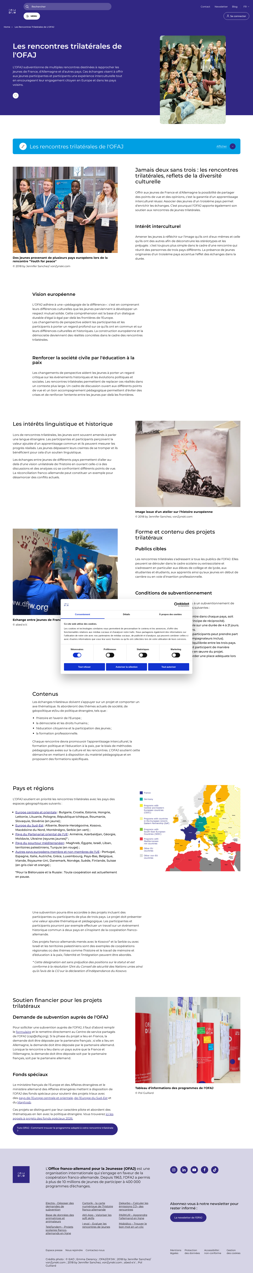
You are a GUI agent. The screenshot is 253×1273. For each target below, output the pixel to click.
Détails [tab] (126, 614)
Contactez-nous (95, 1250)
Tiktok (214, 1169)
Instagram (173, 1169)
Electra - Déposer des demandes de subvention (60, 1206)
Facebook (204, 1169)
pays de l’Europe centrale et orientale (46, 1098)
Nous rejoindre (74, 1250)
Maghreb (24, 1102)
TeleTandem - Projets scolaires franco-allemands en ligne (59, 1230)
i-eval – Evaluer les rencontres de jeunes (96, 1225)
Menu (34, 16)
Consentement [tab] (82, 614)
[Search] (27, 6)
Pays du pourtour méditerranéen (39, 843)
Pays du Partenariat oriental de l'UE (41, 834)
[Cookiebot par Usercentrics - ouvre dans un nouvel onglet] (176, 604)
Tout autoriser (168, 667)
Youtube (194, 1169)
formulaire (23, 1032)
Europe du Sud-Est (29, 825)
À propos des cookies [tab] (170, 614)
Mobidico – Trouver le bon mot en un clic (133, 1225)
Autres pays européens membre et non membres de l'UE (57, 852)
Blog (234, 6)
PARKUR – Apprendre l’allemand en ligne (133, 1216)
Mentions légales (175, 1252)
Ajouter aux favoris (16, 95)
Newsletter (221, 6)
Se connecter (238, 16)
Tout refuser (84, 667)
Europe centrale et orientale (36, 812)
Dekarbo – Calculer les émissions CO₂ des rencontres (133, 1206)
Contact (205, 6)
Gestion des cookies (233, 1252)
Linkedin (184, 1169)
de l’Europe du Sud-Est (91, 1098)
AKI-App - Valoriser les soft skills (97, 1216)
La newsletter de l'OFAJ (188, 1217)
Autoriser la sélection (126, 667)
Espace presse (54, 1250)
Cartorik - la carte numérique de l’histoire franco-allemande (97, 1206)
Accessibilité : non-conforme (212, 1252)
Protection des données (192, 1252)
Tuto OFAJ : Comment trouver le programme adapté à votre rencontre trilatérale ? (65, 1129)
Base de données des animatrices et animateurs (60, 1218)
